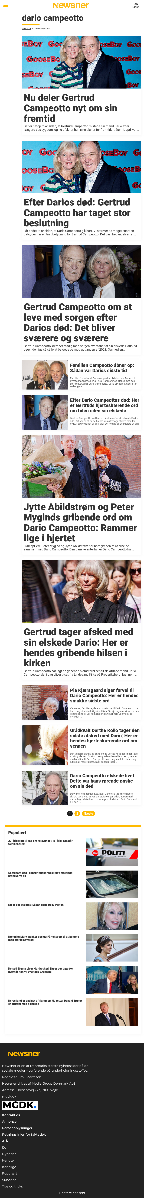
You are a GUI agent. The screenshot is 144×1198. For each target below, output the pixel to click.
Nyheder (9, 1154)
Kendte (8, 1160)
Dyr (5, 1147)
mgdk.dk (9, 1096)
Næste (88, 813)
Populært (9, 1173)
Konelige (9, 1167)
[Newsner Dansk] (71, 5)
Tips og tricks (12, 1186)
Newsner (26, 28)
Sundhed (9, 1180)
